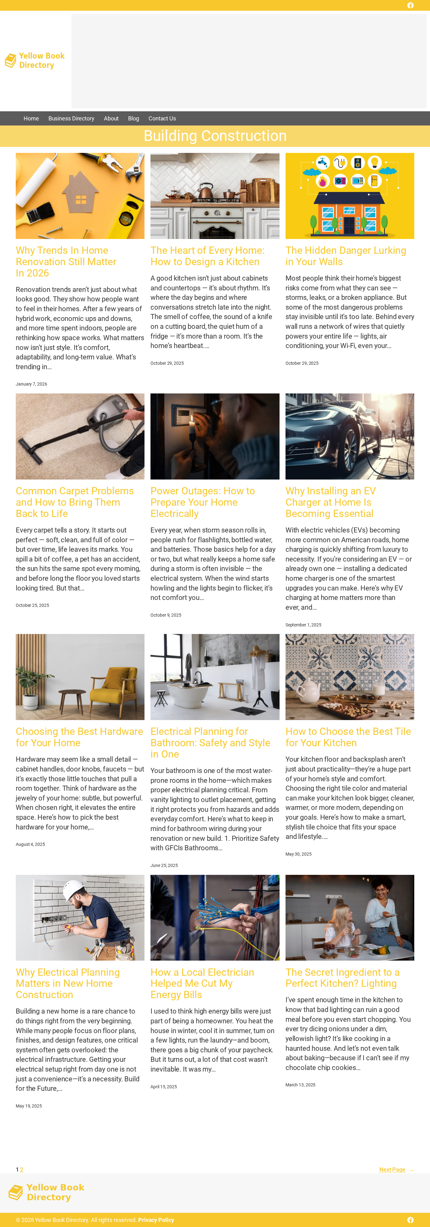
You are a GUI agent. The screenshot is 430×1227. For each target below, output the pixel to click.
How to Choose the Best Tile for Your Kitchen (348, 737)
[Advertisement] (249, 64)
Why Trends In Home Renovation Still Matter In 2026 (66, 262)
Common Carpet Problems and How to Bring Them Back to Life (75, 503)
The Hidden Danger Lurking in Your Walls (346, 256)
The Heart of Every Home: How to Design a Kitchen (207, 256)
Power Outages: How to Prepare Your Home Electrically (202, 503)
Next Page (396, 1169)
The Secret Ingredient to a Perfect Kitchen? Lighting (343, 978)
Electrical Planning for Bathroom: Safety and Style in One (210, 743)
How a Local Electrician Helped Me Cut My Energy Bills (202, 984)
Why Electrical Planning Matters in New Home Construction (68, 984)
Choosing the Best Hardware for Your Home (79, 737)
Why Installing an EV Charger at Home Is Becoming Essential (331, 503)
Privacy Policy (156, 1220)
